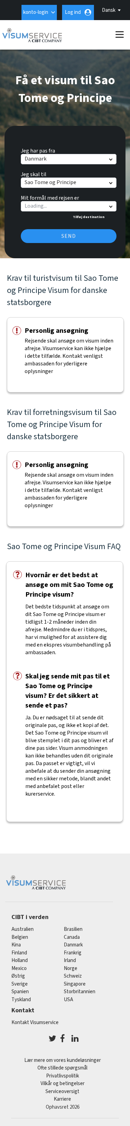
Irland (70, 960)
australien (22, 929)
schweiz (73, 976)
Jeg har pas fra (38, 150)
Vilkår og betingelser (63, 1083)
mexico (19, 968)
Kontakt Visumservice (35, 1022)
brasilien (73, 929)
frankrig (72, 952)
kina (16, 945)
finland (19, 952)
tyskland (21, 999)
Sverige (19, 984)
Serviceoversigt (62, 1091)
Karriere (62, 1099)
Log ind (73, 12)
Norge (70, 968)
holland (19, 960)
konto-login (35, 12)
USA (68, 999)
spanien (20, 991)
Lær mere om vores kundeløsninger (62, 1060)
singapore (75, 984)
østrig (18, 976)
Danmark (73, 945)
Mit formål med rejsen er (50, 197)
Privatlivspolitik (62, 1076)
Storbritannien (79, 991)
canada (72, 937)
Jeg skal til (33, 173)
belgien (19, 937)
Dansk (108, 10)
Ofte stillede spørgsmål (62, 1068)
